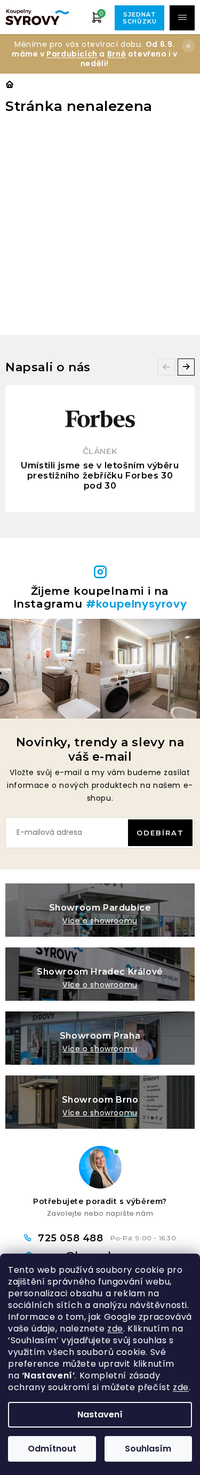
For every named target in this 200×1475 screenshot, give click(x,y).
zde (115, 1328)
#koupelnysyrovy (136, 603)
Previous (166, 367)
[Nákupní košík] (97, 17)
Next (186, 367)
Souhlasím (148, 1448)
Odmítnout (52, 1448)
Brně (116, 54)
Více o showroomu (100, 920)
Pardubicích (72, 54)
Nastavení (100, 1414)
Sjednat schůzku (140, 18)
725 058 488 (72, 1238)
